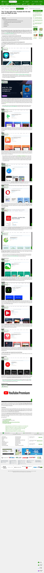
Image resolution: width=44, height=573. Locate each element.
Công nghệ (7, 8)
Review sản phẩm (12, 8)
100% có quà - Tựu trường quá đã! (40, 32)
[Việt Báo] (5, 458)
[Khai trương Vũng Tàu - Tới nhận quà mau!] (40, 35)
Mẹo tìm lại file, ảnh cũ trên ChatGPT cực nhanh (13, 429)
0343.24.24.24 (39, 440)
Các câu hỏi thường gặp (5, 445)
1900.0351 (40, 437)
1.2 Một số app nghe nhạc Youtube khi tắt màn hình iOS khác (12, 22)
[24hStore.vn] (4, 1)
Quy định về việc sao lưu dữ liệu (19, 445)
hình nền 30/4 (6, 102)
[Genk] (18, 458)
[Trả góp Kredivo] (12, 451)
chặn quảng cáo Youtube (9, 66)
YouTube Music (6, 23)
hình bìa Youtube (8, 419)
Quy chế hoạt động (4, 443)
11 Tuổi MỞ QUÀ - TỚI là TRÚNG (35, 32)
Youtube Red (5, 26)
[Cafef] (25, 458)
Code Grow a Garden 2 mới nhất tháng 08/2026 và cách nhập (15, 428)
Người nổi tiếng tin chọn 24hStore (34, 8)
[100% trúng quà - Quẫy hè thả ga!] (35, 35)
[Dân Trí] (39, 458)
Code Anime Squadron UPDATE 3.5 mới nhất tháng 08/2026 (15, 431)
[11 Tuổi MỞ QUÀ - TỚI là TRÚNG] (35, 29)
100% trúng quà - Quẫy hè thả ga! (35, 38)
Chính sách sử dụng (17, 443)
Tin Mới (3, 8)
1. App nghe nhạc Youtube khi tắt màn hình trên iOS (9, 19)
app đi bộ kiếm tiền (9, 70)
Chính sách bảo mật (18, 442)
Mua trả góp (16, 444)
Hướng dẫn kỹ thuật (20, 8)
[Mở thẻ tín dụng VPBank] (32, 451)
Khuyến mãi (26, 8)
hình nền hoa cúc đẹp (14, 71)
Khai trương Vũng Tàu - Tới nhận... (40, 38)
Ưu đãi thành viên (4, 444)
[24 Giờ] (32, 458)
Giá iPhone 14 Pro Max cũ (21, 155)
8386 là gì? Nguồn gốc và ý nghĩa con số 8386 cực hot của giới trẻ (16, 427)
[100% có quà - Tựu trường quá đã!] (40, 29)
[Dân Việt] (11, 458)
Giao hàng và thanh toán (5, 442)
